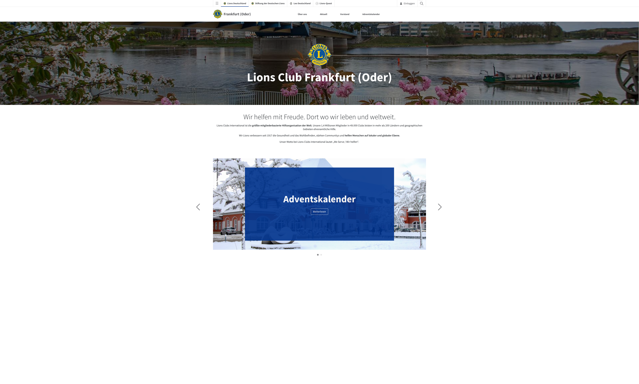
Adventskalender (371, 14)
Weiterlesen (319, 211)
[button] (318, 255)
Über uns (302, 14)
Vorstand (344, 14)
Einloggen (409, 3)
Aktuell (323, 14)
